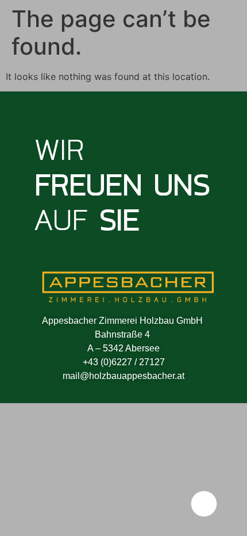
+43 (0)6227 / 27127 (124, 362)
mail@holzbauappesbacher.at (123, 376)
